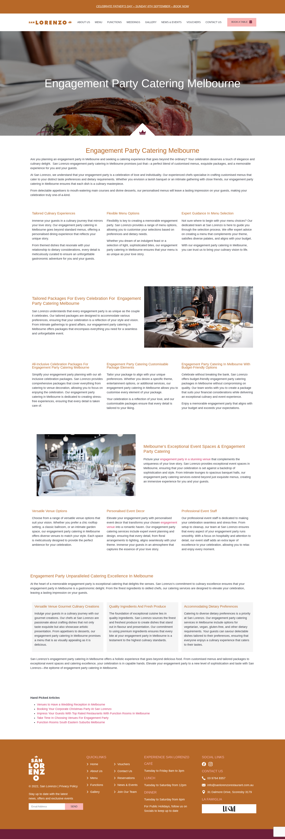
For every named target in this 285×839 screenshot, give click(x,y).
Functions (114, 22)
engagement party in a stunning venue (185, 459)
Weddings (133, 22)
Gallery (151, 22)
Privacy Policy (68, 786)
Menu (98, 22)
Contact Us (214, 22)
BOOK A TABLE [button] (239, 22)
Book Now (181, 6)
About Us (83, 22)
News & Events (171, 22)
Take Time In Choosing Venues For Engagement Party (73, 717)
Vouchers (194, 22)
